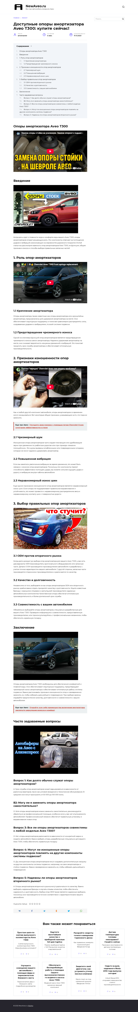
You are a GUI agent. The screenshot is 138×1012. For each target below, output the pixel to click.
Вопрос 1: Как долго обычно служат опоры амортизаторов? (47, 98)
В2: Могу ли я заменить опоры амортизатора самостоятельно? (48, 101)
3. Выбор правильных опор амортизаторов (37, 79)
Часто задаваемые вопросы (31, 95)
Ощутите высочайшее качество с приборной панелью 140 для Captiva (55, 937)
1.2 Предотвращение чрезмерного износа (40, 64)
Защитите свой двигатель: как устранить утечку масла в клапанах (83, 970)
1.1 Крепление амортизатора (35, 61)
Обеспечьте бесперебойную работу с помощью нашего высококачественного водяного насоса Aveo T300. (55, 972)
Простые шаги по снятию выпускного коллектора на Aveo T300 (26, 936)
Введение (23, 55)
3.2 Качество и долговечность (35, 85)
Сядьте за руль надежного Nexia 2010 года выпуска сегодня (112, 969)
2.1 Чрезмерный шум (32, 70)
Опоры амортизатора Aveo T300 (33, 51)
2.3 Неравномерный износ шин (36, 76)
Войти (30, 1006)
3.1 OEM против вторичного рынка (37, 82)
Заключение (24, 92)
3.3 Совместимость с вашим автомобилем (40, 88)
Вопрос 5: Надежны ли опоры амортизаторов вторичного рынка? (50, 115)
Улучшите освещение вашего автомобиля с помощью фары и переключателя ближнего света (25, 971)
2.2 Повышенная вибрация (34, 73)
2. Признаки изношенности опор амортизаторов (40, 67)
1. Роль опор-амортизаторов (31, 58)
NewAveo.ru (36, 6)
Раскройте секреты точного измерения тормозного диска (83, 935)
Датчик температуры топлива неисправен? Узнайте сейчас (112, 937)
